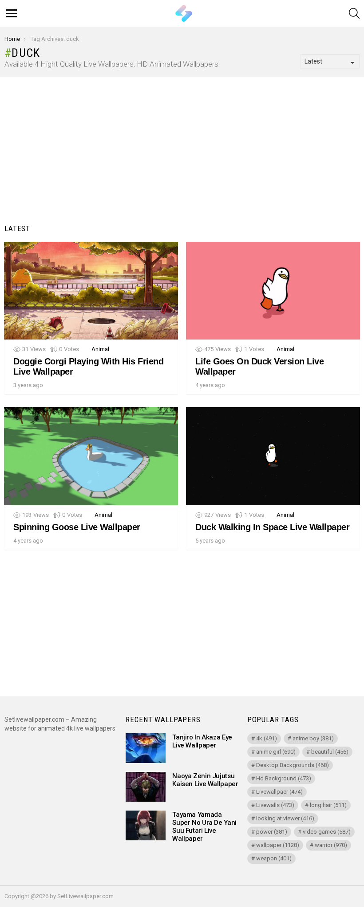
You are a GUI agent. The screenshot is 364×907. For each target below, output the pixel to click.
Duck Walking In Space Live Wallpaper (272, 527)
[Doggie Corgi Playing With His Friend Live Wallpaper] (91, 291)
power (271, 831)
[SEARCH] (354, 13)
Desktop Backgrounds (292, 765)
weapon (274, 858)
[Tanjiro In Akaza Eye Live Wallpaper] (146, 748)
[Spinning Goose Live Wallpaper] (91, 456)
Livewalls (275, 805)
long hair (328, 805)
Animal (100, 349)
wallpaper (277, 845)
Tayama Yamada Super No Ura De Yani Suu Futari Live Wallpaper (204, 827)
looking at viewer (285, 818)
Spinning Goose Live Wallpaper (76, 527)
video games (327, 831)
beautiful (329, 751)
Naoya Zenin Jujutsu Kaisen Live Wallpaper (205, 780)
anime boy (313, 738)
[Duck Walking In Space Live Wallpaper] (273, 456)
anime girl (276, 751)
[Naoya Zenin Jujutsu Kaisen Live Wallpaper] (146, 787)
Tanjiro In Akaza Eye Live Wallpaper (202, 741)
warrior (331, 845)
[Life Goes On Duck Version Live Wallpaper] (273, 291)
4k (266, 738)
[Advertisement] (182, 153)
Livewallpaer (279, 791)
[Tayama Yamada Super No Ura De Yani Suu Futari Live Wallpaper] (146, 825)
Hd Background (283, 778)
